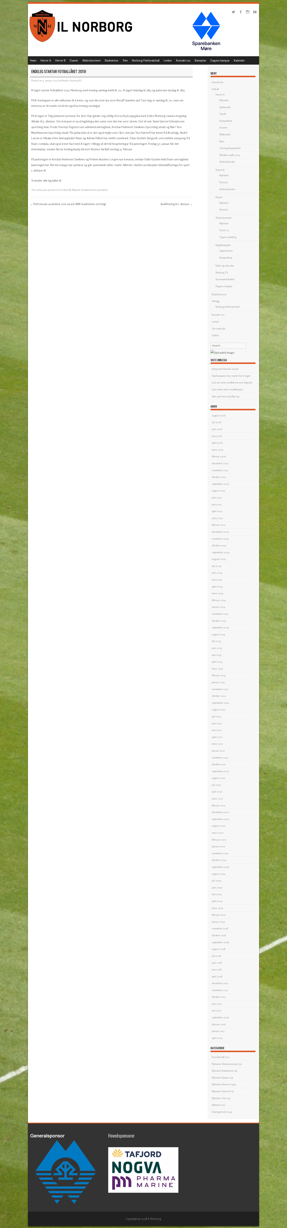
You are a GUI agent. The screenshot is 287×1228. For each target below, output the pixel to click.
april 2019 (217, 901)
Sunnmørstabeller (225, 279)
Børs (221, 141)
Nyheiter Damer (220, 1077)
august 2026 (218, 415)
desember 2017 (220, 983)
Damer (74, 60)
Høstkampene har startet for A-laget (231, 375)
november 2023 (220, 613)
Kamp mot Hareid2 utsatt (225, 368)
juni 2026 (217, 429)
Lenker (168, 60)
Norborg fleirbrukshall (228, 306)
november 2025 (220, 470)
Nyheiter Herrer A (221, 1084)
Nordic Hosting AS (72, 80)
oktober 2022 (219, 695)
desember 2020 (220, 812)
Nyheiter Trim (219, 1098)
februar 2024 (219, 600)
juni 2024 (217, 572)
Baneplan (200, 60)
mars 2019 (217, 908)
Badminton (111, 60)
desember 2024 (220, 531)
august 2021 (218, 777)
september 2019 (220, 866)
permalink (102, 189)
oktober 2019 (219, 860)
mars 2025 (217, 518)
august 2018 (218, 949)
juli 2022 (216, 716)
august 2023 (218, 634)
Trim (125, 60)
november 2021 (220, 757)
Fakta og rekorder (225, 265)
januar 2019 (218, 921)
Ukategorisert (219, 1111)
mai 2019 (216, 894)
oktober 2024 (219, 545)
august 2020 (219, 825)
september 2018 (220, 942)
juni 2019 (217, 887)
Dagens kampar (220, 60)
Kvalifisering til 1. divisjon (177, 204)
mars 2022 (217, 743)
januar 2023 (218, 682)
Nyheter (76, 189)
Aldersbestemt (91, 60)
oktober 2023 (219, 620)
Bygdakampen (223, 245)
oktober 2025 (219, 477)
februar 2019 (218, 914)
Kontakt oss (183, 60)
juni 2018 (217, 962)
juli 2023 (216, 641)
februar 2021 (218, 805)
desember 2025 (220, 463)
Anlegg (215, 301)
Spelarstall (224, 107)
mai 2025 (216, 504)
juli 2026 (216, 422)
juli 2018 (216, 955)
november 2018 (220, 928)
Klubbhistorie (219, 294)
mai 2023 (216, 655)
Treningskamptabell (230, 148)
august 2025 (218, 490)
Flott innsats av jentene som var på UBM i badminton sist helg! (68, 204)
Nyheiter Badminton (223, 1070)
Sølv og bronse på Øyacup (225, 396)
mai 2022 (217, 730)
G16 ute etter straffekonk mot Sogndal (232, 382)
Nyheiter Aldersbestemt (225, 1064)
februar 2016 (218, 1024)
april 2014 (217, 1038)
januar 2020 (218, 846)
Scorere (223, 127)
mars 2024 (217, 593)
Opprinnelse (226, 250)
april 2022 (217, 737)
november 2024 (220, 538)
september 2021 (220, 771)
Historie (223, 182)
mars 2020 (218, 832)
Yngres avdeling (227, 237)
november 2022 (220, 689)
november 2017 (220, 990)
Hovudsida (217, 82)
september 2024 (220, 552)
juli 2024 (216, 566)
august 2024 (218, 559)
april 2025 (217, 511)
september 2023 (220, 627)
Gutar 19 (224, 230)
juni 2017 (217, 1003)
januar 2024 (218, 606)
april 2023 (217, 661)
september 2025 (220, 483)
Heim (33, 60)
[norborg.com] (81, 43)
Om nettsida (218, 328)
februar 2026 (219, 456)
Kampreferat (225, 120)
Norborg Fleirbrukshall (145, 60)
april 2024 (217, 586)
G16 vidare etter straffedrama (227, 389)
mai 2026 (217, 436)
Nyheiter (224, 100)
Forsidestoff (64, 189)
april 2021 (217, 791)
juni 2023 (217, 648)
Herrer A (46, 60)
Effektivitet (224, 134)
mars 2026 (217, 449)
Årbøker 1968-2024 (229, 155)
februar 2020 (219, 839)
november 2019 (220, 853)
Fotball (215, 89)
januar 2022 (218, 750)
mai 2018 (216, 969)
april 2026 (217, 442)
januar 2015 (218, 1031)
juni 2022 (217, 723)
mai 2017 (216, 1010)
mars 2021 (217, 798)
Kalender (239, 60)
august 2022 (218, 709)
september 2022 (220, 702)
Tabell (222, 113)
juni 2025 (217, 497)
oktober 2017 (219, 996)
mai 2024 (217, 579)
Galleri (215, 335)
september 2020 (221, 819)
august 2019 (218, 873)
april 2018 (217, 976)
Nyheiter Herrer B (221, 1091)
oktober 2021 (219, 764)
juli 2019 (216, 880)
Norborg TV (222, 272)
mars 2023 (217, 668)
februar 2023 (218, 675)
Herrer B (60, 60)
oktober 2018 (219, 935)
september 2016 (220, 1017)
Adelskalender (227, 161)
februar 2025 (218, 524)
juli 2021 (216, 784)
